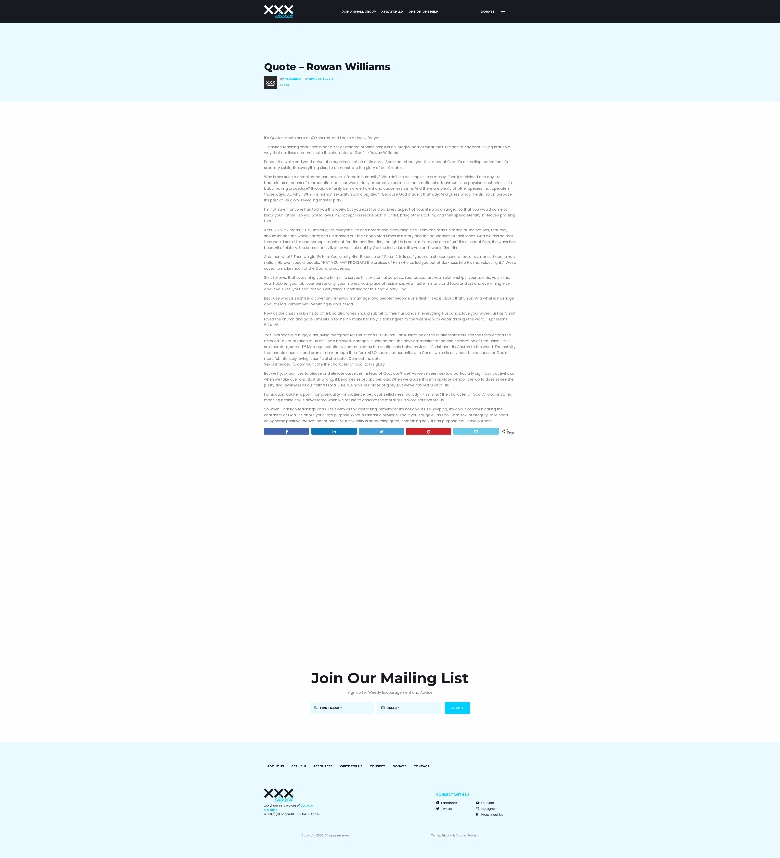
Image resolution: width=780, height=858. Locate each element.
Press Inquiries (491, 814)
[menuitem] (359, 11)
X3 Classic (293, 79)
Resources (323, 766)
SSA (286, 85)
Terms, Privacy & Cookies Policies (454, 835)
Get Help (298, 766)
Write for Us (351, 766)
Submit (457, 708)
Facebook (448, 803)
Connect (377, 766)
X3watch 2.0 (392, 11)
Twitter (446, 808)
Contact (422, 766)
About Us (275, 766)
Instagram (488, 808)
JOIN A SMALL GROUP (359, 11)
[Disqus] (390, 490)
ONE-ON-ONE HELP (423, 11)
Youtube (487, 803)
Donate (487, 11)
